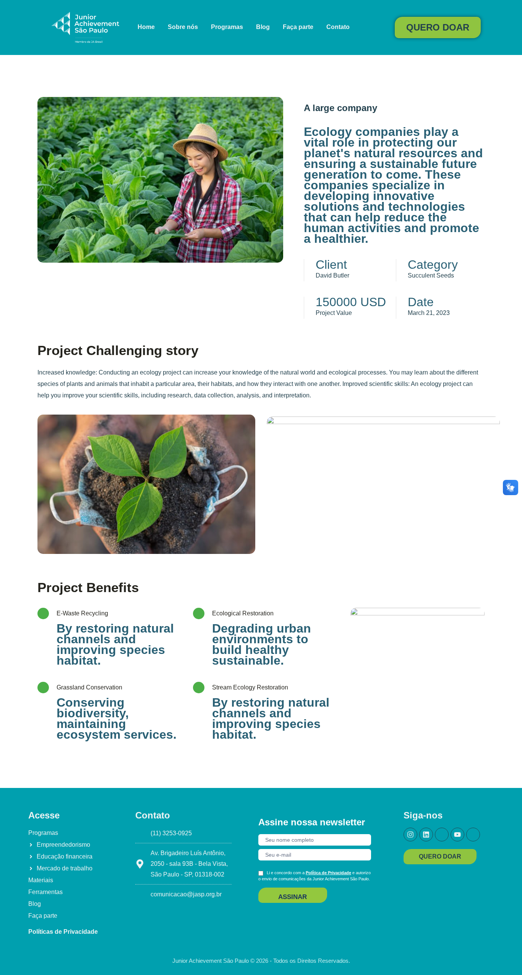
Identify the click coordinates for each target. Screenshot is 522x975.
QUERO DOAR (437, 27)
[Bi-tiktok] (473, 834)
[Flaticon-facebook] (442, 834)
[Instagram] (410, 834)
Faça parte (298, 27)
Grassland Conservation (89, 687)
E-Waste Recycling (82, 613)
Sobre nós (183, 27)
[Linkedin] (426, 834)
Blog (263, 27)
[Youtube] (457, 834)
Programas (227, 27)
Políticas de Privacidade (63, 932)
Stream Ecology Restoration (250, 687)
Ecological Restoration (243, 613)
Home (146, 27)
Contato (338, 27)
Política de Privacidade (328, 872)
